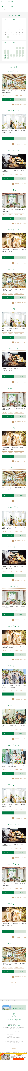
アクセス (21, 1052)
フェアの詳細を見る (8, 99)
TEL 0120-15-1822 (14, 1026)
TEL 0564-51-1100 (14, 1033)
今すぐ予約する (20, 99)
